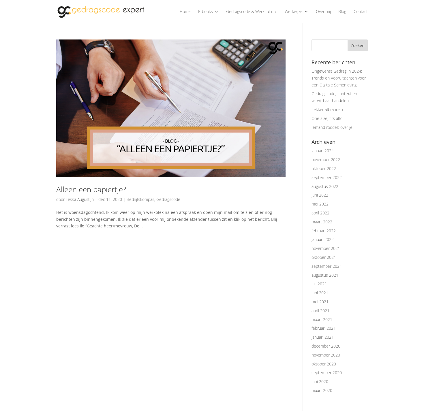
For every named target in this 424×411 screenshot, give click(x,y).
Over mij (323, 12)
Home (185, 12)
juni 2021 (320, 292)
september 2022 (327, 177)
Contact (361, 12)
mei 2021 (320, 301)
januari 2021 (323, 337)
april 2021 (320, 310)
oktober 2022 (324, 168)
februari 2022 (324, 230)
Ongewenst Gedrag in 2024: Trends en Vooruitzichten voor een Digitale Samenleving (339, 78)
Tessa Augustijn (80, 199)
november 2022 (326, 159)
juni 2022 (320, 195)
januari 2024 (323, 150)
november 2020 (326, 355)
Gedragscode (168, 199)
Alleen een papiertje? (91, 189)
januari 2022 (323, 239)
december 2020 (326, 346)
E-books (205, 12)
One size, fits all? (327, 118)
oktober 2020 (324, 364)
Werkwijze (294, 12)
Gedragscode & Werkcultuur (251, 12)
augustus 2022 (325, 186)
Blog (342, 12)
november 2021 (326, 248)
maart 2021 (322, 319)
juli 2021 (319, 283)
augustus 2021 (325, 275)
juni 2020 (320, 381)
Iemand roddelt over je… (333, 127)
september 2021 (327, 266)
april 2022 (320, 213)
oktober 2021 (324, 257)
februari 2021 (324, 328)
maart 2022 (322, 222)
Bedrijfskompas (140, 199)
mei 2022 (320, 204)
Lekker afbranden (327, 109)
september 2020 (327, 372)
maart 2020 (322, 390)
